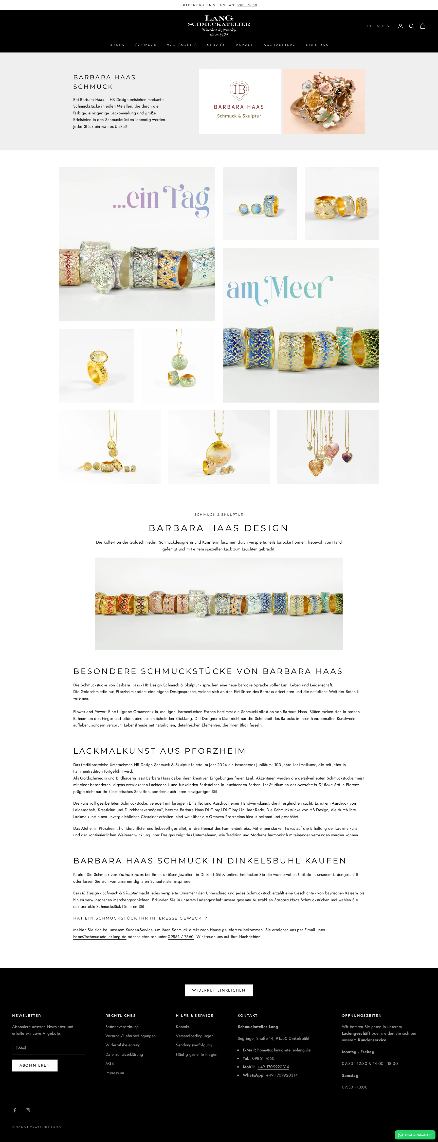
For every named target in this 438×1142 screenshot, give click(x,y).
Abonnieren (35, 1065)
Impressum (114, 1073)
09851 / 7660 (181, 937)
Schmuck (146, 45)
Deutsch (376, 26)
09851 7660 (263, 1058)
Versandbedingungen (194, 1036)
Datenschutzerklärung (124, 1054)
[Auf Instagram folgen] (27, 1110)
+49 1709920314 (273, 1067)
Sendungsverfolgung (194, 1045)
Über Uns (317, 45)
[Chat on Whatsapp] (415, 1134)
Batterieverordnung (122, 1027)
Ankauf (245, 45)
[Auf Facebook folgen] (14, 1110)
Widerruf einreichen (219, 990)
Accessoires (182, 45)
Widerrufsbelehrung (123, 1045)
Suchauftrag (280, 45)
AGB (109, 1063)
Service (216, 45)
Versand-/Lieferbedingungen (130, 1036)
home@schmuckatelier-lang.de (99, 937)
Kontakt (182, 1027)
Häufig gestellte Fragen (196, 1054)
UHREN (117, 45)
